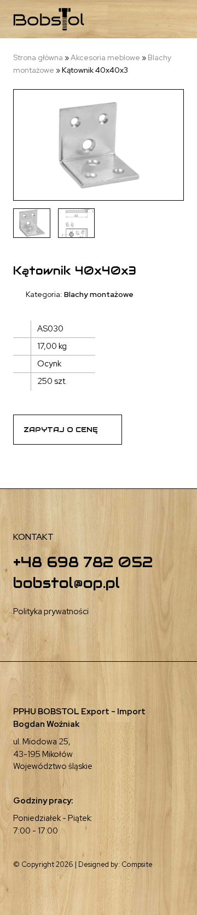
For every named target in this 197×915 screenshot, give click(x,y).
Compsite (137, 864)
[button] (150, 19)
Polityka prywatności (51, 611)
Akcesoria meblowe (105, 57)
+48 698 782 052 (83, 562)
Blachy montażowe (99, 294)
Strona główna (38, 57)
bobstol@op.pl (66, 583)
